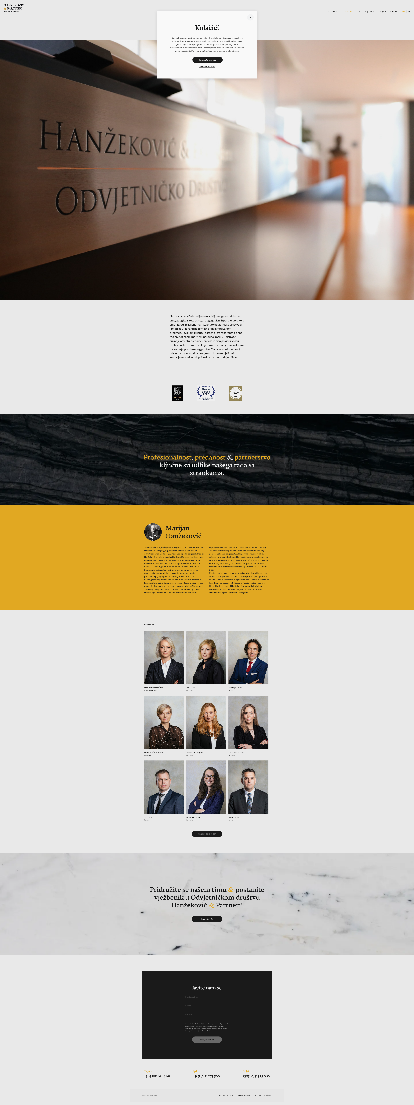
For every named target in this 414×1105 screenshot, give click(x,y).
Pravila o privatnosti (200, 50)
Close (250, 17)
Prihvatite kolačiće (207, 59)
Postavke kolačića (207, 66)
